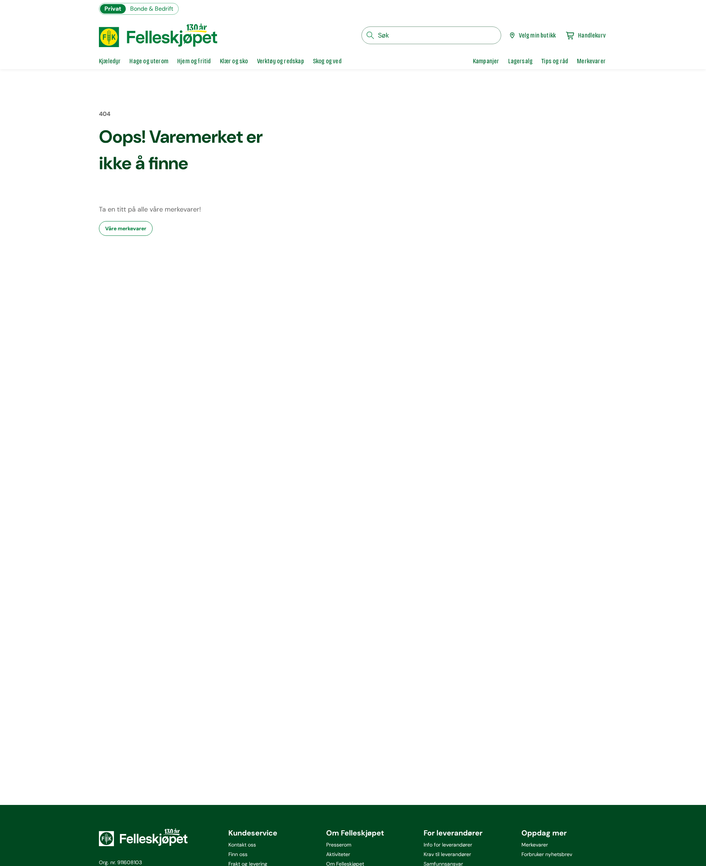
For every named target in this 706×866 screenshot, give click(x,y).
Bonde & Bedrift (151, 9)
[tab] (110, 61)
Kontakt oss (242, 844)
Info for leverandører (448, 844)
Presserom (338, 844)
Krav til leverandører (447, 854)
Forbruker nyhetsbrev (546, 854)
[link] (486, 61)
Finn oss (237, 854)
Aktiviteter (338, 854)
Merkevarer (534, 844)
